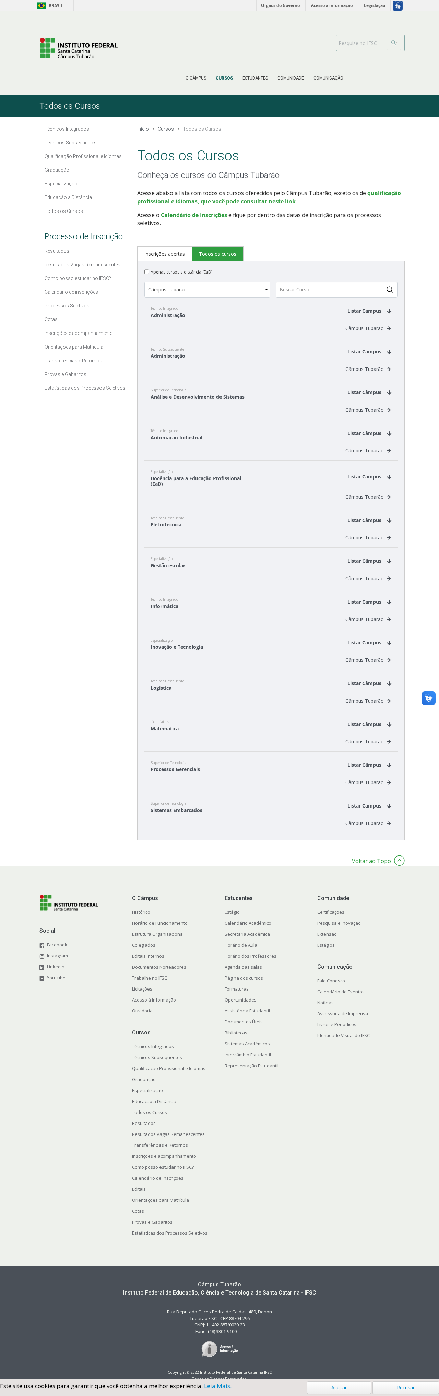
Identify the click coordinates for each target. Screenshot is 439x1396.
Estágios (326, 945)
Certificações (330, 912)
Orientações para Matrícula (160, 1200)
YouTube (56, 977)
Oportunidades (241, 1000)
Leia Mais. (218, 1386)
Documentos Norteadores (159, 967)
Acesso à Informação (154, 1000)
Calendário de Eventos (341, 991)
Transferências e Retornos (160, 1145)
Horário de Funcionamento (160, 923)
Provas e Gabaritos (152, 1222)
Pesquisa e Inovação (339, 923)
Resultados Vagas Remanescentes (168, 1134)
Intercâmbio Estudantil (248, 1055)
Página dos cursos (244, 978)
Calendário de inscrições (157, 1178)
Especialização (147, 1090)
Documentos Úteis (244, 1022)
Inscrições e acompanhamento (164, 1156)
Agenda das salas (243, 967)
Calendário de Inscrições (194, 215)
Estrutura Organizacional (158, 934)
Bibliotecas (236, 1033)
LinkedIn (55, 966)
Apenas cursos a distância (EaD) (181, 272)
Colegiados (143, 945)
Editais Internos (148, 956)
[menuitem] (196, 78)
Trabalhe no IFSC (149, 978)
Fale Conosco (331, 981)
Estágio (232, 912)
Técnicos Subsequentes (157, 1057)
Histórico (141, 912)
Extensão (327, 934)
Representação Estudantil (251, 1066)
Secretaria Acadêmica (247, 934)
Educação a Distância (154, 1101)
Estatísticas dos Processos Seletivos (169, 1233)
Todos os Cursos (149, 1112)
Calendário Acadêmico (248, 923)
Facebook (57, 945)
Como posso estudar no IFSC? (163, 1167)
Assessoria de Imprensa (342, 1013)
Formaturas (237, 989)
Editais (139, 1189)
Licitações (142, 989)
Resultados (144, 1123)
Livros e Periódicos (336, 1024)
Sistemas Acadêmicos (247, 1044)
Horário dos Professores (250, 956)
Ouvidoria (142, 1011)
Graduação (144, 1079)
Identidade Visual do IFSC (343, 1035)
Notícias (325, 1002)
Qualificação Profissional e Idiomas (168, 1068)
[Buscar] (394, 43)
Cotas (138, 1211)
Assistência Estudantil (247, 1011)
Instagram (57, 955)
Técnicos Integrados (153, 1046)
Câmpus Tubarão (364, 328)
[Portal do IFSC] (78, 48)
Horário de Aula (241, 945)
